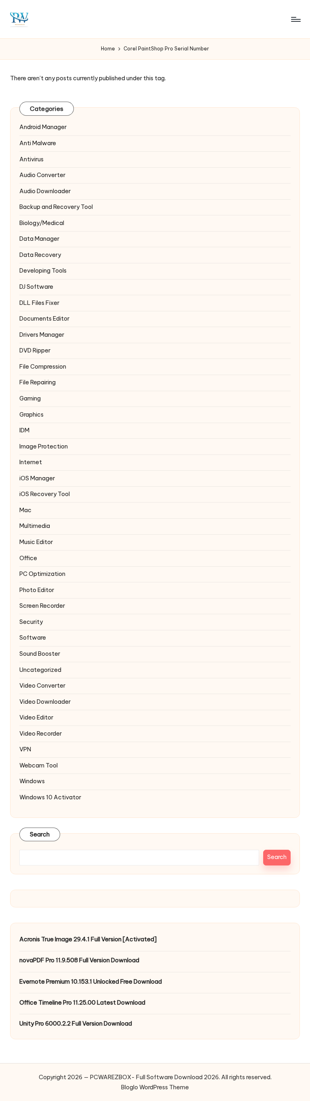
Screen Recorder (42, 605)
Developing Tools (43, 270)
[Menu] (295, 19)
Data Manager (39, 238)
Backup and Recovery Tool (56, 207)
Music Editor (36, 542)
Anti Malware (37, 143)
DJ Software (36, 286)
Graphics (31, 414)
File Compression (42, 366)
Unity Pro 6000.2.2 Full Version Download (75, 1023)
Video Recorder (40, 733)
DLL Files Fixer (39, 303)
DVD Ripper (34, 350)
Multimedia (34, 526)
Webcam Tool (38, 765)
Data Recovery (40, 255)
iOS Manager (37, 478)
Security (31, 622)
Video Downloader (45, 701)
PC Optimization (42, 574)
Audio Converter (42, 175)
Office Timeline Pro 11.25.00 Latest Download (82, 1002)
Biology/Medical (41, 223)
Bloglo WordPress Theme (155, 1087)
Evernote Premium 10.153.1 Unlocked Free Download (90, 981)
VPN (25, 749)
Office (28, 558)
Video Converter (42, 685)
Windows (32, 781)
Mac (25, 510)
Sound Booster (39, 653)
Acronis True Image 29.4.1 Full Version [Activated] (88, 939)
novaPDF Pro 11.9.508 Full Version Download (79, 960)
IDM (24, 430)
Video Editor (36, 717)
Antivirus (31, 159)
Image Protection (43, 446)
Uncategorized (40, 670)
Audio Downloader (45, 191)
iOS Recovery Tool (44, 494)
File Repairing (37, 382)
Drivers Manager (41, 334)
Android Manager (43, 127)
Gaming (30, 398)
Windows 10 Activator (50, 797)
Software (32, 637)
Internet (30, 462)
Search (40, 834)
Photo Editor (36, 590)
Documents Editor (44, 318)
